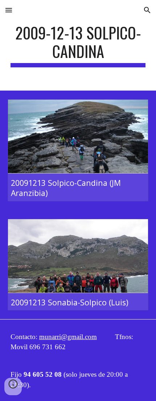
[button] (8, 10)
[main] (78, 45)
